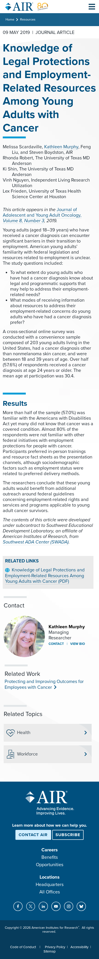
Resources (27, 19)
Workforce (27, 754)
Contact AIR (33, 834)
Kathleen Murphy (61, 147)
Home (10, 19)
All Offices (49, 892)
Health (23, 732)
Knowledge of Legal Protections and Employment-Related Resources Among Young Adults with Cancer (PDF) (45, 575)
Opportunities (49, 865)
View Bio (77, 644)
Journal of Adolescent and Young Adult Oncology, (42, 212)
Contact (56, 644)
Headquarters (50, 884)
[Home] (27, 6)
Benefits (49, 857)
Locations (50, 877)
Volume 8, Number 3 (23, 221)
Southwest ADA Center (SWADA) (36, 542)
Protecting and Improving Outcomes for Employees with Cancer (44, 684)
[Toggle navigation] (91, 6)
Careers (49, 850)
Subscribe (67, 834)
